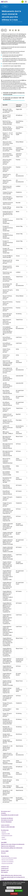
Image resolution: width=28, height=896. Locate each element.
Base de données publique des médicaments (11, 847)
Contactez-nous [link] (5, 866)
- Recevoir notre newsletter (7, 859)
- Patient (3, 837)
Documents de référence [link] (7, 818)
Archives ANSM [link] (4, 851)
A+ (2, 30)
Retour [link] (5, 6)
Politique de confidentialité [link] (14, 887)
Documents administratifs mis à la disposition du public (13, 878)
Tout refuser (14, 893)
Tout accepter (18, 890)
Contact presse (4, 868)
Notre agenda (4, 872)
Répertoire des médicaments (8, 846)
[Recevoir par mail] (10, 30)
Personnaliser (9, 890)
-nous (5, 870)
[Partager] (13, 30)
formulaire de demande (6, 73)
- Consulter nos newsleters (7, 861)
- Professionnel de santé (6, 835)
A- (5, 30)
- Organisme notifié (5, 833)
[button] (22, 2)
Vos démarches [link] (5, 830)
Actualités (3, 813)
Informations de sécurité (7, 820)
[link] (4, 1)
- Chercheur (3, 839)
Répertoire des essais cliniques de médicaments (12, 844)
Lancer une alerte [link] (5, 825)
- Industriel (3, 832)
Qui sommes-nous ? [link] (6, 811)
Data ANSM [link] (3, 842)
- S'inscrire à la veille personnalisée (9, 858)
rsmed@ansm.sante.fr (7, 76)
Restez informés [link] (5, 856)
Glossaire (3, 853)
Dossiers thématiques (6, 821)
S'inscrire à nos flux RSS (7, 863)
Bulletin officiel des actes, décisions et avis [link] (11, 875)
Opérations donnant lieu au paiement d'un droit (12, 880)
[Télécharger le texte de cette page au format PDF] (18, 30)
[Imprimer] (15, 30)
